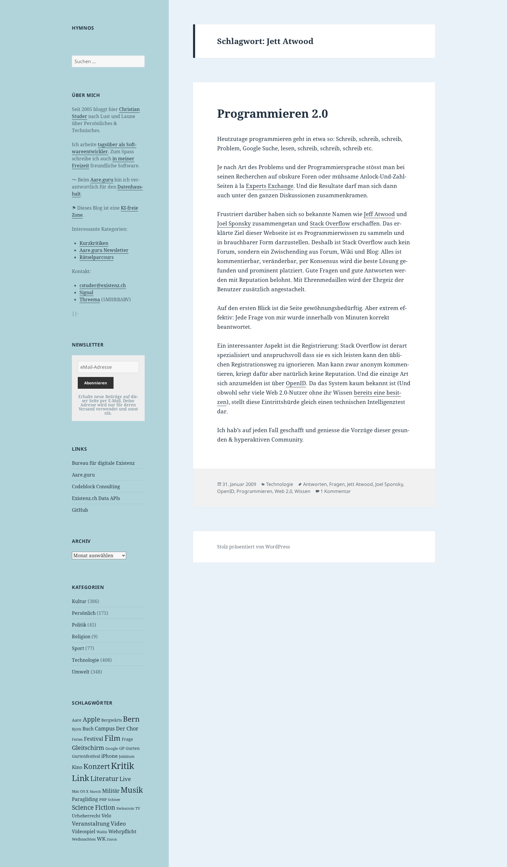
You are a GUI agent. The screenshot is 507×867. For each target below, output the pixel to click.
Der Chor (127, 728)
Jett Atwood (360, 484)
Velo (106, 815)
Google (111, 748)
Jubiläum (126, 756)
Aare (77, 720)
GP (121, 748)
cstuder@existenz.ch (103, 285)
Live (125, 778)
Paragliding (85, 799)
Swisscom (125, 808)
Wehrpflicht (122, 831)
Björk (76, 729)
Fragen (337, 484)
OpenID (296, 383)
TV (137, 808)
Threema (90, 299)
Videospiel (83, 831)
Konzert (96, 766)
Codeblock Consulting (96, 486)
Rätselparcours (97, 257)
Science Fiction (93, 807)
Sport (78, 648)
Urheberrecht (86, 816)
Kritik (122, 766)
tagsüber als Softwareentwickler (104, 148)
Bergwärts (111, 720)
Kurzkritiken (94, 243)
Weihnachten (84, 839)
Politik (79, 625)
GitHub (80, 510)
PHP (103, 799)
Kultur (79, 601)
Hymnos (83, 28)
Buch (88, 728)
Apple (91, 719)
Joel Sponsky (234, 223)
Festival (93, 738)
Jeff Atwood (379, 214)
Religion (81, 636)
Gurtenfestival (86, 756)
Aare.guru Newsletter (104, 250)
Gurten (133, 748)
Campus (105, 728)
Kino (77, 767)
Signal (86, 292)
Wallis (102, 831)
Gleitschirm (88, 748)
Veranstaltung (90, 823)
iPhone (109, 755)
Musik (132, 789)
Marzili (95, 791)
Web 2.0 (283, 491)
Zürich (112, 839)
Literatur (104, 778)
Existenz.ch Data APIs (96, 498)
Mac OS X (80, 791)
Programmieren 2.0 (272, 113)
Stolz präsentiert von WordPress (253, 546)
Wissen (302, 491)
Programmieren (254, 491)
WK (101, 838)
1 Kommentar (335, 491)
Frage (127, 739)
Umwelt (80, 672)
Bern (131, 719)
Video (118, 823)
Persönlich (84, 613)
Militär (110, 790)
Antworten (315, 484)
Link (80, 778)
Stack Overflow (330, 223)
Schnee (114, 799)
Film (112, 738)
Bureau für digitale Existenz (103, 463)
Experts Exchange (269, 186)
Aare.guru (101, 179)
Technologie (85, 660)
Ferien (77, 739)
